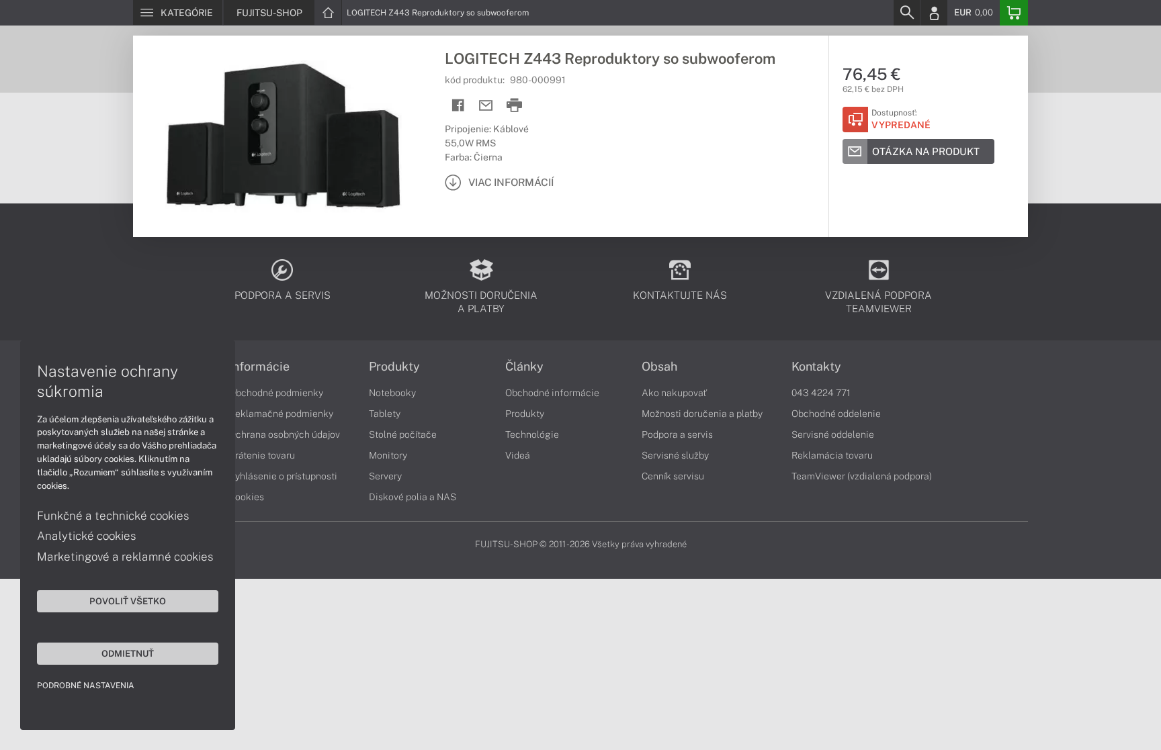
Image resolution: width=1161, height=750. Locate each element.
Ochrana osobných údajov (284, 434)
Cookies (246, 496)
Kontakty (816, 367)
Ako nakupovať (674, 392)
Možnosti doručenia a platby (702, 413)
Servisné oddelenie (832, 434)
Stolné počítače (403, 434)
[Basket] (1014, 13)
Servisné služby (675, 455)
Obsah (659, 367)
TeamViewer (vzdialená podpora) (861, 476)
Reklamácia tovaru (832, 455)
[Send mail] (486, 106)
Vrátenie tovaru (262, 455)
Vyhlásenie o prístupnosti (283, 476)
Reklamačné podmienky (281, 413)
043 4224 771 (821, 392)
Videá (517, 455)
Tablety (384, 413)
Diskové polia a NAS (412, 496)
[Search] (906, 13)
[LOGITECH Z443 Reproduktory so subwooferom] (282, 136)
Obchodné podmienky (276, 392)
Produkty (394, 367)
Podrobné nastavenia (85, 685)
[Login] (933, 13)
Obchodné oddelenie (836, 413)
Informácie (259, 367)
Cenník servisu (673, 476)
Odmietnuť (127, 653)
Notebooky (392, 392)
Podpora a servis (677, 434)
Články (524, 367)
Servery (385, 476)
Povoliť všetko (127, 601)
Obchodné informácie (552, 392)
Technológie (532, 434)
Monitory (388, 455)
